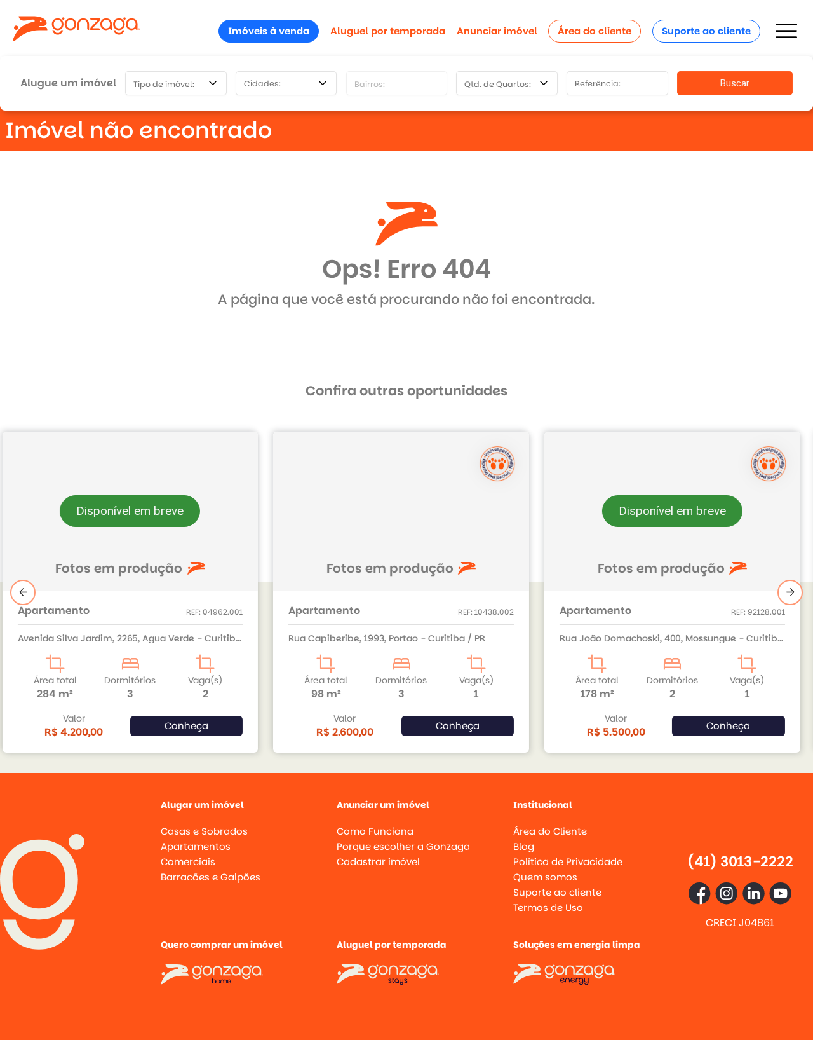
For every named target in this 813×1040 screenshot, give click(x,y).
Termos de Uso (548, 907)
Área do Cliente (550, 831)
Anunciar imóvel (497, 31)
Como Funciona (375, 831)
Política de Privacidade (567, 861)
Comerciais (188, 861)
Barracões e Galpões (210, 877)
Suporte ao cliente (706, 31)
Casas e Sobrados (204, 831)
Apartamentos (196, 846)
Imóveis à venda (268, 31)
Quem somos (545, 877)
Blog (523, 846)
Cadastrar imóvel (378, 861)
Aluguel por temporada (387, 31)
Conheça (193, 725)
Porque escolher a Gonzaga (403, 846)
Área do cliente (594, 31)
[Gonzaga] (76, 31)
